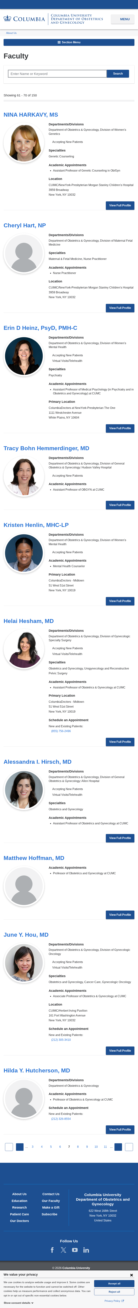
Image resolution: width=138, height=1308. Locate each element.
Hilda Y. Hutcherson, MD (37, 1070)
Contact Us (50, 1194)
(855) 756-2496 (61, 731)
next (118, 1147)
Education (19, 1201)
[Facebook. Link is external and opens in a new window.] (52, 1250)
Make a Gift (50, 1207)
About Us (11, 33)
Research (19, 1207)
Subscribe (51, 1214)
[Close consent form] (131, 1275)
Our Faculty (51, 1201)
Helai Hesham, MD (29, 621)
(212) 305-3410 (61, 1039)
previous (20, 1147)
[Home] (53, 19)
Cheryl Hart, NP (25, 225)
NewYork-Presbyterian (69, 1174)
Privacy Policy (113, 1300)
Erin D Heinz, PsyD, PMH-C (40, 328)
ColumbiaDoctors (111, 1173)
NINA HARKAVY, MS (31, 114)
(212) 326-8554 (61, 1118)
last (129, 1147)
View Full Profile (120, 205)
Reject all (114, 1291)
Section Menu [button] (70, 42)
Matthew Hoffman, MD (34, 858)
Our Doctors (19, 1221)
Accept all (114, 1283)
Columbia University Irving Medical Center (69, 4)
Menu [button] (125, 19)
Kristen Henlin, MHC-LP (36, 525)
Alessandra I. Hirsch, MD (38, 762)
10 (96, 1146)
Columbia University (76, 1268)
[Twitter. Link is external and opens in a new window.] (63, 1250)
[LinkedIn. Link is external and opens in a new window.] (86, 1250)
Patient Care (19, 1214)
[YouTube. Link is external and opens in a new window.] (75, 1250)
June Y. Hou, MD (26, 935)
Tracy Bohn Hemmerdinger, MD (46, 448)
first (9, 1147)
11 (105, 1146)
